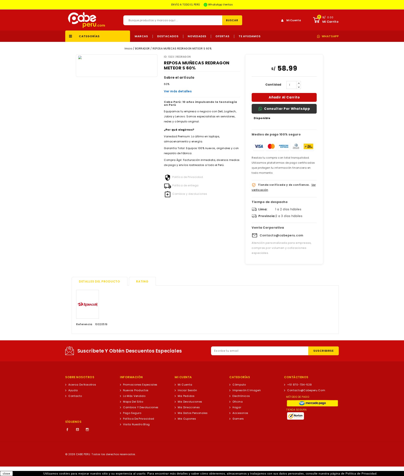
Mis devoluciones (190, 401)
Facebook (67, 429)
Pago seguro (132, 413)
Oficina (238, 401)
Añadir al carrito (284, 97)
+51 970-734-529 (299, 384)
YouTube (77, 429)
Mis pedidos (186, 396)
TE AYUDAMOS (250, 36)
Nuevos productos (136, 390)
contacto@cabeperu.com (306, 390)
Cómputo (239, 384)
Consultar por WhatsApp (287, 108)
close (6, 473)
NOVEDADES (197, 36)
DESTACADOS (168, 36)
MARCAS (141, 36)
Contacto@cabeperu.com (281, 235)
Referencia (84, 324)
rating (142, 281)
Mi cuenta (185, 384)
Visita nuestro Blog (136, 424)
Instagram (87, 429)
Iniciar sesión (187, 390)
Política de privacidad (138, 418)
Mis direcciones (189, 407)
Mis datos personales (193, 413)
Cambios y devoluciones (140, 407)
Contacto (75, 396)
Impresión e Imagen (247, 390)
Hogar (237, 407)
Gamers (238, 418)
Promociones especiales (140, 384)
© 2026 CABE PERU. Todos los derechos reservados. (100, 454)
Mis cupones (187, 418)
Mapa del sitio (133, 401)
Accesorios (240, 413)
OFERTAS (222, 36)
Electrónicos (241, 396)
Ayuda (73, 390)
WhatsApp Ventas (220, 4)
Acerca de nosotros (82, 384)
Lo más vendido (134, 396)
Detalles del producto (99, 281)
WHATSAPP (330, 36)
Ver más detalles (178, 91)
